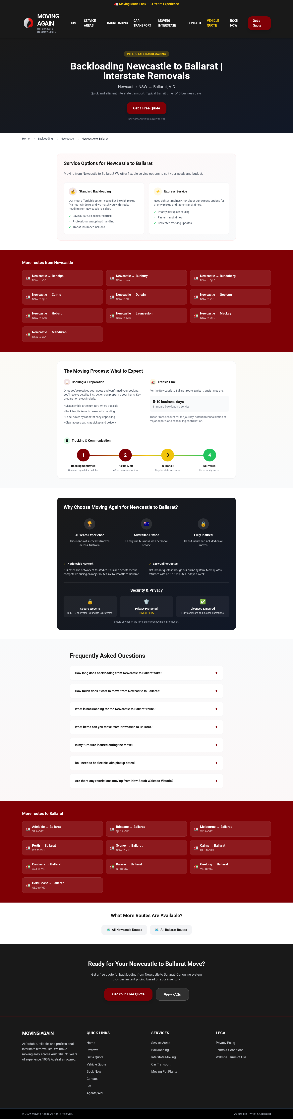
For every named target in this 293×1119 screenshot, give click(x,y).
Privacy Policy (146, 613)
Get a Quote (257, 23)
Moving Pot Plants (164, 1071)
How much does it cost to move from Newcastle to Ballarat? (146, 691)
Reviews (92, 1050)
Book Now (234, 23)
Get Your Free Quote (128, 994)
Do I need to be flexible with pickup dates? (146, 763)
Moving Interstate (167, 23)
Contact (194, 23)
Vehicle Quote (213, 23)
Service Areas (90, 23)
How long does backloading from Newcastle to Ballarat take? (146, 673)
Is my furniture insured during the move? (146, 745)
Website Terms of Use (231, 1057)
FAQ (89, 1086)
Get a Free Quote (146, 108)
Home (74, 23)
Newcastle (67, 138)
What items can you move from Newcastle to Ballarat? (146, 727)
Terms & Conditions (229, 1050)
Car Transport (142, 23)
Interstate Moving (163, 1057)
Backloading (117, 23)
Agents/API (95, 1093)
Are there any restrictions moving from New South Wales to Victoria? (146, 781)
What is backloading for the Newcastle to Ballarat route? (146, 709)
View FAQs (172, 994)
